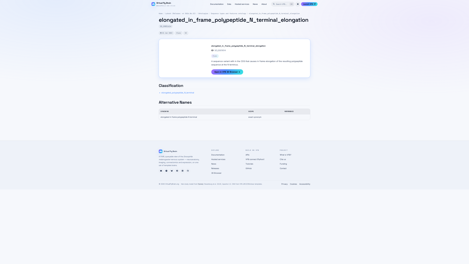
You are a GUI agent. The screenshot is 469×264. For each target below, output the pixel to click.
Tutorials (249, 164)
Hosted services (242, 4)
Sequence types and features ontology (228, 13)
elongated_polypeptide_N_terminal (177, 92)
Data (229, 4)
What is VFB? (285, 155)
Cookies (293, 184)
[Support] (161, 171)
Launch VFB (308, 4)
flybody (200, 184)
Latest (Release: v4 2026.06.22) (180, 13)
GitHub (249, 168)
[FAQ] (166, 171)
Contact (283, 168)
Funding (283, 164)
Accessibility (304, 184)
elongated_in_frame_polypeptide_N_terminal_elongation (274, 13)
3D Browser (216, 173)
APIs (247, 155)
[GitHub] (188, 171)
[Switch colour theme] (297, 4)
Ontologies (203, 13)
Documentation (217, 4)
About (264, 4)
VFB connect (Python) (255, 159)
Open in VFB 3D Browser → (227, 72)
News (255, 4)
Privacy (284, 184)
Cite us (283, 159)
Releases (215, 168)
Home (161, 13)
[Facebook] (177, 171)
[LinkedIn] (182, 171)
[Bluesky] (172, 171)
